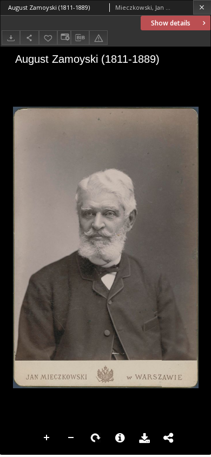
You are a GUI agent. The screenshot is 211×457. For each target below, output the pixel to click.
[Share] (29, 37)
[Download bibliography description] (80, 37)
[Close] (202, 7)
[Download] (11, 37)
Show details (170, 23)
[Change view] (63, 37)
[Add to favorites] (48, 37)
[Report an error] (98, 37)
